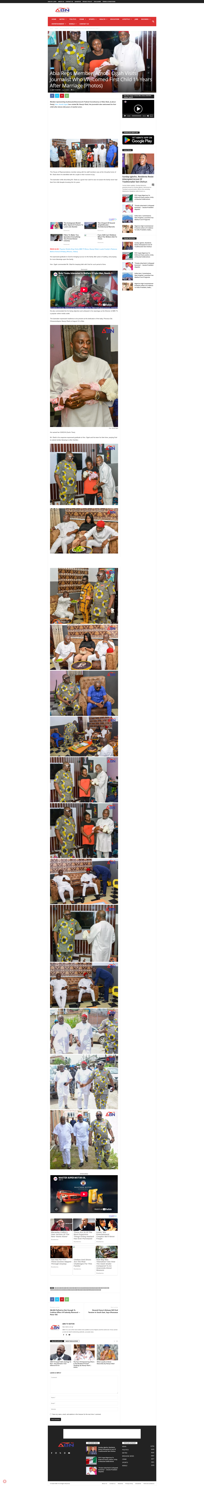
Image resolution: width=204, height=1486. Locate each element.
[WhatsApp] (67, 96)
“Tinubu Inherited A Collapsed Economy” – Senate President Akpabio (144, 207)
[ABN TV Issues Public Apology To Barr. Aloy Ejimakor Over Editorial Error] (60, 1352)
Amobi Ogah (70, 1288)
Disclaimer (97, 1)
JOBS (136, 19)
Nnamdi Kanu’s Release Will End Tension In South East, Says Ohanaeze (103, 1311)
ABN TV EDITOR (56, 90)
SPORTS (92, 19)
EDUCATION (114, 19)
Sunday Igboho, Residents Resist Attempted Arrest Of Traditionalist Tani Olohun (137, 179)
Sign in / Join (52, 1)
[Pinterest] (62, 96)
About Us (61, 1)
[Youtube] (69, 1335)
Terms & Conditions (109, 1)
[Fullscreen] (151, 116)
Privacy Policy (87, 1)
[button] (153, 21)
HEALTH (102, 19)
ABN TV (64, 1288)
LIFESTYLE (126, 19)
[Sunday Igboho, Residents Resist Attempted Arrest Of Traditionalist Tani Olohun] (138, 164)
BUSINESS (145, 19)
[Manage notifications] (4, 1481)
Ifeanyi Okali (105, 1288)
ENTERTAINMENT (58, 24)
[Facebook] (52, 96)
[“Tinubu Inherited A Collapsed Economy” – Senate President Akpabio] (127, 209)
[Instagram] (56, 1453)
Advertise (78, 1)
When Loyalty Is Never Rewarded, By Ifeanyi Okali (106, 1363)
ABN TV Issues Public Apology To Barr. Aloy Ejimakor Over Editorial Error (60, 1363)
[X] (57, 96)
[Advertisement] (117, 10)
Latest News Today (83, 1290)
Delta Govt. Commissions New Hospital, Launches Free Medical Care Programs (144, 217)
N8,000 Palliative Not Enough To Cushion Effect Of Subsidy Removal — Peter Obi (65, 1312)
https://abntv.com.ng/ (67, 1327)
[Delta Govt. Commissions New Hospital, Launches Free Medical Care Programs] (127, 219)
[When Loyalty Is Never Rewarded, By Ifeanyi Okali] (107, 1352)
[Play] (125, 116)
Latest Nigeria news (95, 1290)
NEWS (56, 28)
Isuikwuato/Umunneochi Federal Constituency (63, 1290)
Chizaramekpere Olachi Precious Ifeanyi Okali (87, 1288)
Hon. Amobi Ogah (61, 104)
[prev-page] (114, 1341)
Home (54, 19)
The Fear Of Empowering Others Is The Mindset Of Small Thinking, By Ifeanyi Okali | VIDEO (83, 1364)
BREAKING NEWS (128, 1456)
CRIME (81, 19)
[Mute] (148, 116)
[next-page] (117, 1341)
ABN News (57, 1288)
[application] (138, 109)
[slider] (136, 115)
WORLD (72, 24)
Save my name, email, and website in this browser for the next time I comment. (76, 1414)
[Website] (65, 1453)
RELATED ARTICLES (57, 1341)
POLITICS (72, 19)
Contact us (69, 1)
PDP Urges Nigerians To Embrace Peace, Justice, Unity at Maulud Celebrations (144, 197)
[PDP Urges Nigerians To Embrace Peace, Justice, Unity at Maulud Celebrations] (127, 198)
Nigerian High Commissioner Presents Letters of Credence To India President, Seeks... (144, 228)
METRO (62, 19)
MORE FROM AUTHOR (72, 1341)
